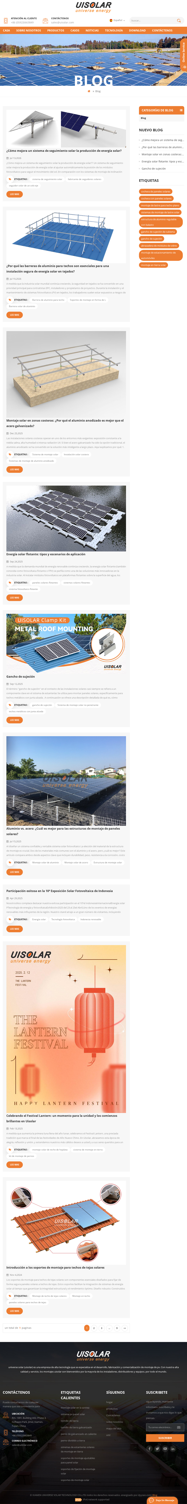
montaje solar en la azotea (75, 1407)
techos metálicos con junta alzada (26, 711)
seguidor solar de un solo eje (23, 185)
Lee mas (14, 194)
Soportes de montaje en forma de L (88, 299)
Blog (143, 118)
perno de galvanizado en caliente (78, 1434)
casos (74, 30)
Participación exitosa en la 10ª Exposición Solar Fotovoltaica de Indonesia (59, 891)
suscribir (165, 1438)
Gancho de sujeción (20, 677)
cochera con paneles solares (156, 198)
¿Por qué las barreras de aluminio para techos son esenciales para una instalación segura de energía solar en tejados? (57, 268)
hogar (109, 1402)
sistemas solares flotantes (77, 582)
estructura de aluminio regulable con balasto (158, 222)
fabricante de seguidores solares (84, 179)
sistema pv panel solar (73, 1414)
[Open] (183, 54)
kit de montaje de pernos (21, 1156)
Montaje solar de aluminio (45, 862)
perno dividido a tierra (73, 1440)
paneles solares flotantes (45, 582)
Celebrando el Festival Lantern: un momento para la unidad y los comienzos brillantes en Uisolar (61, 1118)
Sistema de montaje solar (45, 454)
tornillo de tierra (69, 1420)
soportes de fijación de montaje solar (78, 1471)
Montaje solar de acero (76, 862)
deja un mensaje (165, 1500)
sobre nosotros (28, 30)
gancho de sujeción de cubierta (158, 231)
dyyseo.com (144, 1495)
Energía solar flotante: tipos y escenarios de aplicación (45, 554)
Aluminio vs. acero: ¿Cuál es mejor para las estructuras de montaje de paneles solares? (63, 831)
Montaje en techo (81, 1296)
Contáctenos (162, 30)
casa (6, 30)
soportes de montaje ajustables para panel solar (78, 1460)
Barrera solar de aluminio (22, 306)
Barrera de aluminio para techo (48, 299)
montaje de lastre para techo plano (160, 205)
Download (137, 30)
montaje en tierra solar (153, 265)
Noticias (92, 30)
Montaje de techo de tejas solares (49, 1296)
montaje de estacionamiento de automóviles (158, 255)
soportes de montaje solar (75, 1480)
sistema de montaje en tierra (88, 1149)
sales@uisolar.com (62, 22)
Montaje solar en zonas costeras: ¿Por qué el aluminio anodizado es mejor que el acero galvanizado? (65, 423)
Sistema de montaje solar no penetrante (78, 705)
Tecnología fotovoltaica (63, 919)
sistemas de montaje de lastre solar (160, 212)
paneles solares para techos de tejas (27, 1302)
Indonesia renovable (91, 919)
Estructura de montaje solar (108, 862)
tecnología (114, 30)
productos (55, 30)
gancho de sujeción (42, 705)
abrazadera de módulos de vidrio (159, 245)
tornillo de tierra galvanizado (76, 1427)
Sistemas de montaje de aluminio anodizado (31, 460)
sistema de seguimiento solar (47, 179)
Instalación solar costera (76, 454)
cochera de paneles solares (155, 191)
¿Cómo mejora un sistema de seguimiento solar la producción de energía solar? (64, 151)
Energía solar (39, 919)
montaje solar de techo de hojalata (50, 1149)
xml (108, 1435)
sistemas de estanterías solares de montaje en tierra (77, 1449)
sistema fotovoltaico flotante (23, 589)
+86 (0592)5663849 (22, 22)
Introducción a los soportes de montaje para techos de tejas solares (55, 1267)
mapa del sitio (113, 1428)
